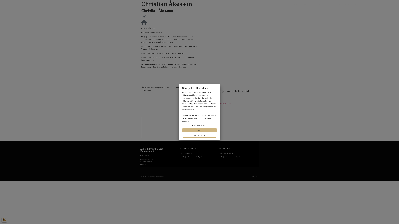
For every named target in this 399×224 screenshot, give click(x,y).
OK (199, 130)
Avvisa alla (199, 136)
